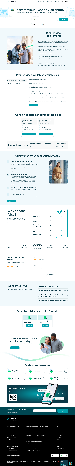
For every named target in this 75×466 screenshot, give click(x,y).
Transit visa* (10, 86)
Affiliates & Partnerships (61, 448)
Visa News (59, 446)
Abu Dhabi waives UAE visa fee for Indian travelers (35, 428)
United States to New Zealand (12, 446)
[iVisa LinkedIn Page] (15, 455)
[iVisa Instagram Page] (13, 455)
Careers (58, 428)
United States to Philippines (12, 450)
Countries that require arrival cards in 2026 (33, 443)
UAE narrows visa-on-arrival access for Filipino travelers (36, 430)
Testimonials (59, 437)
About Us (58, 426)
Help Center (59, 433)
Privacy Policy (40, 461)
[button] (42, 1)
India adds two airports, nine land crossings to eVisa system (37, 435)
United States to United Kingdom (13, 426)
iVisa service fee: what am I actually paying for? (34, 441)
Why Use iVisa (59, 439)
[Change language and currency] (63, 1)
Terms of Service (33, 461)
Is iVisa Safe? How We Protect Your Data (33, 445)
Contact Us (59, 430)
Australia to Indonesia (10, 428)
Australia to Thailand (10, 435)
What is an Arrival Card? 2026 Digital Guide (33, 450)
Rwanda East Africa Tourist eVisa (16, 80)
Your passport (9, 16)
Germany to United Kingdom (12, 441)
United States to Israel (11, 439)
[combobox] (19, 19)
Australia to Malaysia (10, 448)
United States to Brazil (11, 430)
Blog (57, 441)
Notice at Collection (46, 461)
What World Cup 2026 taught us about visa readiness (35, 448)
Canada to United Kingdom (11, 437)
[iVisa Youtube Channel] (17, 455)
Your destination (36, 16)
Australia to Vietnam (10, 433)
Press (58, 444)
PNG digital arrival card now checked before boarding (35, 433)
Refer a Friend (59, 435)
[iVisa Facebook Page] (18, 455)
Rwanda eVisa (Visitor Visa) (14, 83)
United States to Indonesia (11, 444)
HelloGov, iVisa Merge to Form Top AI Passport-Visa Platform (37, 426)
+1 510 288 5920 (53, 461)
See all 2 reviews (50, 274)
